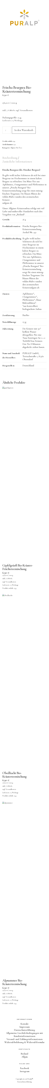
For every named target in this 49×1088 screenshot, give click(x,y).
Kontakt (24, 1023)
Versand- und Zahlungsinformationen (25, 1039)
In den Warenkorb (23, 130)
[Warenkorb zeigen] (45, 4)
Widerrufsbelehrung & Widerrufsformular (24, 1042)
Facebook (24, 1068)
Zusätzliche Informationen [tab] (17, 161)
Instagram (24, 1071)
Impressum (24, 1027)
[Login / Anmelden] (39, 4)
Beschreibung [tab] (10, 158)
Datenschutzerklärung (24, 1030)
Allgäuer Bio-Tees (16, 148)
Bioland (24, 1053)
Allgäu (25, 1056)
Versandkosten (26, 110)
